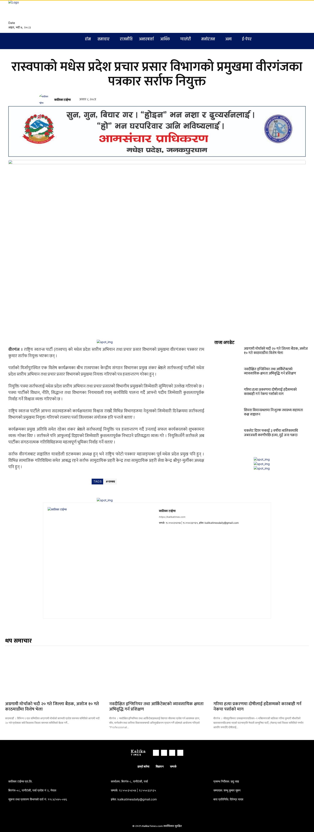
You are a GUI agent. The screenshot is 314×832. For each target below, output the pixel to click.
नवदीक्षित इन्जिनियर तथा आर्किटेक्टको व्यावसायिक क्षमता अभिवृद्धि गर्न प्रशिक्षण (270, 371)
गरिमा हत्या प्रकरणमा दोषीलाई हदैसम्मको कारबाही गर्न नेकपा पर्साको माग (270, 392)
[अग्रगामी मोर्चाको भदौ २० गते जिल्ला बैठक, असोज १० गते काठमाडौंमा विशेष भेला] (228, 354)
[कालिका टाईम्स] (45, 99)
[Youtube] (303, 16)
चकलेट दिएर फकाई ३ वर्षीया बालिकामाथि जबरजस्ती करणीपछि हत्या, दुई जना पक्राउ (271, 433)
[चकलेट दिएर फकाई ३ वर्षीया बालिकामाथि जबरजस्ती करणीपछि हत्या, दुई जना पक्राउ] (228, 436)
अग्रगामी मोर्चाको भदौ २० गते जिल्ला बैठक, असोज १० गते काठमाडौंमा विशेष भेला (276, 351)
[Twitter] (298, 16)
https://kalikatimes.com (172, 516)
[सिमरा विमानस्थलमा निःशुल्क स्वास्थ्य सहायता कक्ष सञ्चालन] (228, 416)
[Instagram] (292, 16)
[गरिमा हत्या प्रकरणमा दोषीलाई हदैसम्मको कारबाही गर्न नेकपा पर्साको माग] (228, 395)
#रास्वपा (110, 481)
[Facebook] (287, 16)
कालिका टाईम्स (62, 100)
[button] (276, 15)
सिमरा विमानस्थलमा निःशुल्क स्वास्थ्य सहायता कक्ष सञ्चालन (273, 412)
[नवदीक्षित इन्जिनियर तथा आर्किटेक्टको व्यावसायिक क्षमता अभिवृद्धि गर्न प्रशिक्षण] (228, 375)
